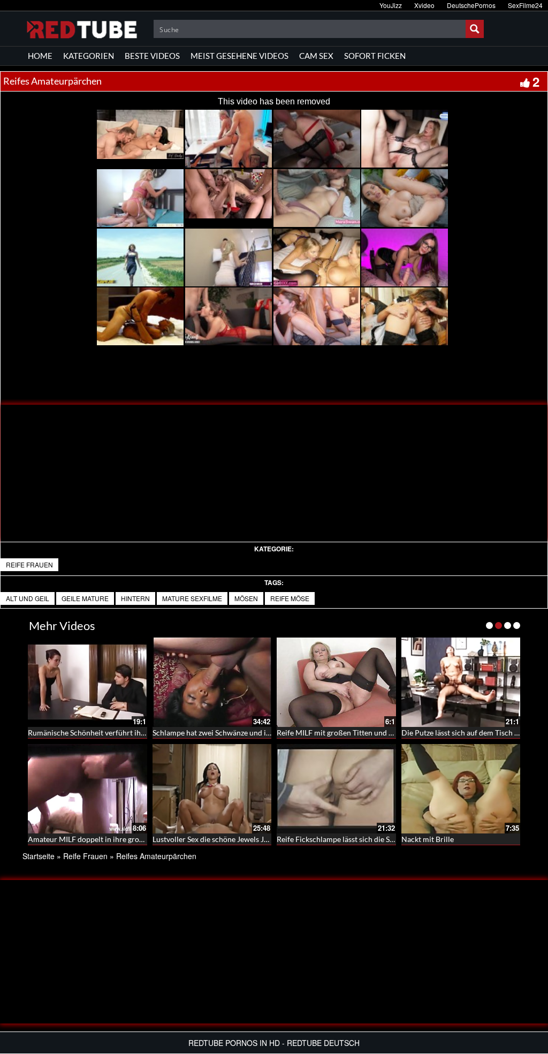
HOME (40, 55)
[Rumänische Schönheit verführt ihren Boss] (87, 682)
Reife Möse (289, 598)
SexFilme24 (525, 5)
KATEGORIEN (88, 55)
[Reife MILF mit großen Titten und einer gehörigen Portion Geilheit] (336, 682)
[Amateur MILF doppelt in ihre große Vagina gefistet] (87, 788)
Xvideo (424, 5)
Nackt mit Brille (427, 839)
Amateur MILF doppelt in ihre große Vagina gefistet (112, 839)
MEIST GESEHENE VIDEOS (239, 55)
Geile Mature (85, 598)
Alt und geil (27, 598)
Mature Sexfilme (192, 598)
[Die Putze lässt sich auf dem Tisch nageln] (461, 682)
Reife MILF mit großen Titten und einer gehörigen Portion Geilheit (386, 732)
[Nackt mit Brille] (461, 788)
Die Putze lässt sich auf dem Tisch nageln (468, 732)
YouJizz (390, 5)
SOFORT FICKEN (375, 55)
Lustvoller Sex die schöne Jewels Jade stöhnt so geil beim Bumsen (260, 839)
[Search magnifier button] (475, 29)
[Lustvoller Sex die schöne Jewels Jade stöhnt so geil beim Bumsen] (212, 788)
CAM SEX (316, 55)
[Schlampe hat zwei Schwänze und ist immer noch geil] (212, 682)
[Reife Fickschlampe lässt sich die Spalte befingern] (336, 788)
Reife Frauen (29, 564)
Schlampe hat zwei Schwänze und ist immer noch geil (240, 732)
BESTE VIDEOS (152, 55)
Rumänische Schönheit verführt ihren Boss (98, 732)
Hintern (135, 598)
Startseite (38, 856)
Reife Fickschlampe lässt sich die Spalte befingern (358, 839)
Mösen (246, 598)
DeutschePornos (471, 5)
